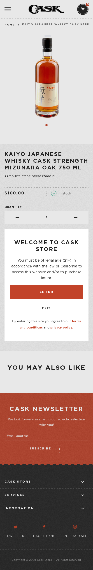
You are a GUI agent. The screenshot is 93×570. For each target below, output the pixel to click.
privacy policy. (61, 327)
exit (46, 308)
